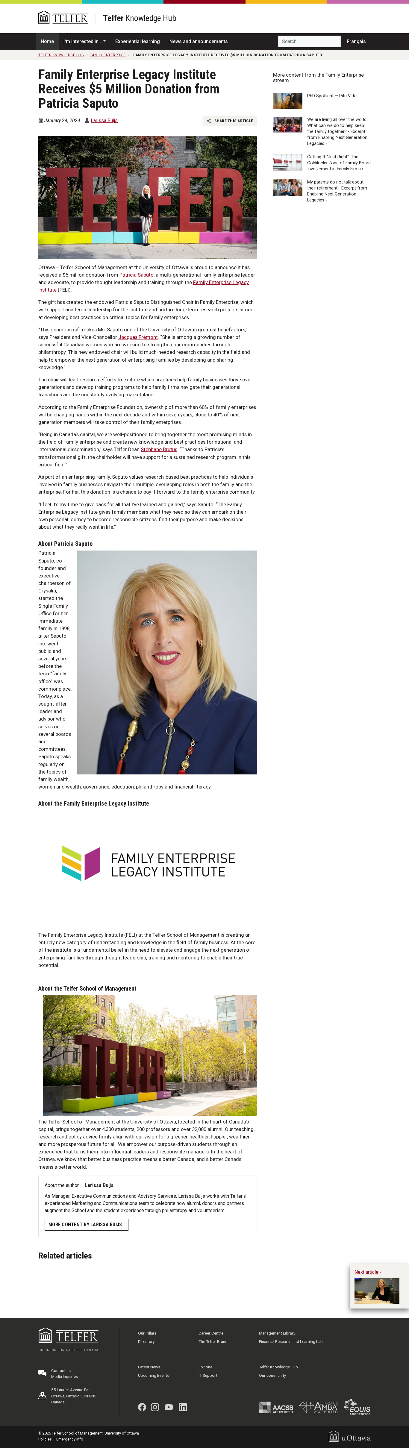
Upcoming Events (153, 1375)
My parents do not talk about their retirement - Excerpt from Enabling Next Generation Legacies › (337, 191)
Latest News (149, 1366)
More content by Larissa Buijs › (87, 1224)
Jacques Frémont (138, 337)
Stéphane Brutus (159, 449)
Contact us (61, 1370)
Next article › (368, 1272)
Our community (272, 1375)
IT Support (208, 1375)
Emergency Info (69, 1439)
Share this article (233, 120)
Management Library (277, 1333)
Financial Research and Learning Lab (291, 1341)
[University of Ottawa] (350, 1436)
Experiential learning (137, 41)
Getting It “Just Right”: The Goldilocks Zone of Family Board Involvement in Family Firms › (339, 162)
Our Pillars (147, 1333)
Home (47, 41)
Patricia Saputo (136, 275)
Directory (146, 1341)
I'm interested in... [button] (82, 41)
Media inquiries (64, 1376)
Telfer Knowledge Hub (278, 1366)
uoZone (205, 1366)
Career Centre (211, 1333)
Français (356, 41)
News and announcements (198, 41)
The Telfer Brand (213, 1341)
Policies (45, 1439)
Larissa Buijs (104, 120)
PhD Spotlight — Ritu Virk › (332, 95)
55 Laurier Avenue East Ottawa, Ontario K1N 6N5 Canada (73, 1395)
